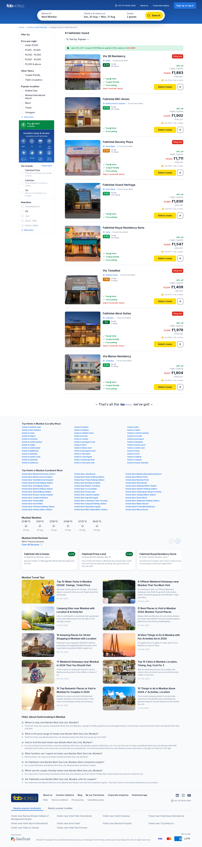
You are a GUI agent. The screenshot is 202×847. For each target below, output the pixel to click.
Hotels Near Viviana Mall (32, 501)
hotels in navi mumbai (31, 430)
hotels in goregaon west (85, 451)
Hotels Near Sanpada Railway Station (90, 504)
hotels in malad (28, 445)
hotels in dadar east (136, 448)
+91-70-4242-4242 (127, 5)
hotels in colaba (81, 439)
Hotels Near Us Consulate (85, 489)
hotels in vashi (28, 433)
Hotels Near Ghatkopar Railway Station (142, 501)
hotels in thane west (83, 448)
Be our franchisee (95, 795)
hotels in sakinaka (29, 454)
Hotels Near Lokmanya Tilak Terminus (91, 501)
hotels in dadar (133, 430)
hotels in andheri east (31, 427)
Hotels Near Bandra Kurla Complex (37, 477)
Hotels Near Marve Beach (137, 509)
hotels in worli (133, 454)
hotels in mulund (134, 460)
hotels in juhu (133, 427)
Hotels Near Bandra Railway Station (37, 489)
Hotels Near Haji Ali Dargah (86, 498)
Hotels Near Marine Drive (137, 477)
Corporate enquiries (118, 795)
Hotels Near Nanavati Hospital (87, 506)
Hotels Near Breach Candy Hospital (37, 495)
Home (21, 27)
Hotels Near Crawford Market (35, 498)
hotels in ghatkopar (30, 451)
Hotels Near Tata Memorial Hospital (37, 480)
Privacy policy (78, 800)
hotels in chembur (30, 439)
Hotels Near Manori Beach (137, 504)
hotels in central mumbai (138, 433)
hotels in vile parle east (84, 463)
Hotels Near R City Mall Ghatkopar (140, 506)
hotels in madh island (31, 448)
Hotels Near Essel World (136, 498)
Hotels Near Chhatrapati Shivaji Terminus (143, 492)
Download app (139, 795)
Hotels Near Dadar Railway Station (89, 477)
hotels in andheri (81, 430)
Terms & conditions (59, 800)
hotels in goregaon (135, 439)
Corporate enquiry (161, 5)
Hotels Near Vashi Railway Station (36, 492)
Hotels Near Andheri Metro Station (37, 509)
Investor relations (65, 795)
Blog (80, 795)
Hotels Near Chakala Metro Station (141, 495)
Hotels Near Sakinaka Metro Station (141, 486)
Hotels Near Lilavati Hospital (86, 495)
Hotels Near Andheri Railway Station (141, 489)
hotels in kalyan (28, 436)
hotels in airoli (80, 445)
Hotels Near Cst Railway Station (35, 486)
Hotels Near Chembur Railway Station (38, 506)
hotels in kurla (133, 451)
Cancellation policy (95, 800)
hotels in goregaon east (84, 442)
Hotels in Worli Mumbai (37, 27)
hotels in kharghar (135, 442)
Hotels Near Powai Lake (84, 492)
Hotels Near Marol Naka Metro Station (90, 509)
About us (144, 5)
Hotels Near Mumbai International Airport (143, 474)
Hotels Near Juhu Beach (84, 474)
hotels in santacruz (30, 463)
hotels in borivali (134, 436)
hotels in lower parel (136, 445)
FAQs (45, 800)
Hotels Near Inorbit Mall (32, 504)
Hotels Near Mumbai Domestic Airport (38, 474)
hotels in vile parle (82, 454)
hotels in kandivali (29, 460)
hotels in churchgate (83, 457)
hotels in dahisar (134, 457)
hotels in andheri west (83, 433)
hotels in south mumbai (32, 442)
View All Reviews (30, 544)
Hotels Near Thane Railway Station (89, 480)
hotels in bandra (81, 427)
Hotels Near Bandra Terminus (87, 486)
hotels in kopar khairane (137, 463)
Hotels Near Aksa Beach (136, 483)
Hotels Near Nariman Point (137, 480)
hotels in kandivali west (84, 460)
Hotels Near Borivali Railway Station (37, 483)
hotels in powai (80, 436)
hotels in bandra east (31, 457)
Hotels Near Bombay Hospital (87, 483)
